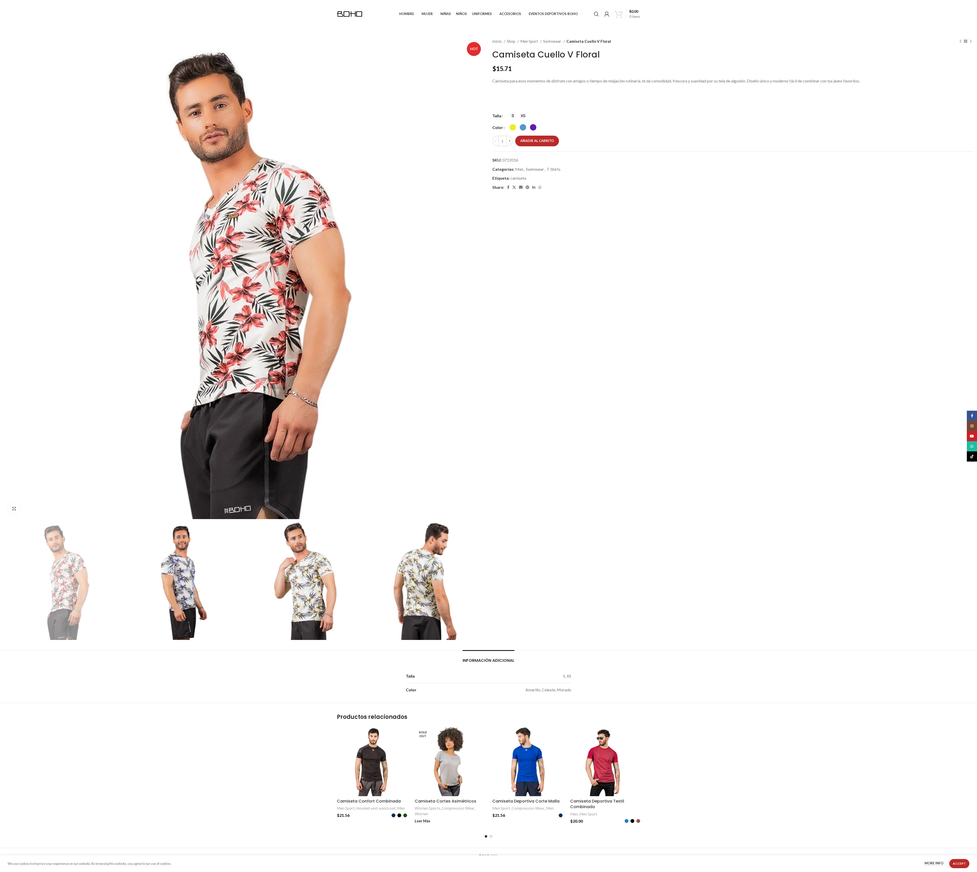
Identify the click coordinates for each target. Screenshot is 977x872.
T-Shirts (554, 169)
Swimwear (552, 41)
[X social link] (514, 187)
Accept (959, 863)
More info (934, 863)
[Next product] (970, 41)
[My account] (607, 14)
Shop (511, 41)
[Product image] (372, 761)
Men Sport (529, 41)
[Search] (596, 14)
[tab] (488, 658)
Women (421, 813)
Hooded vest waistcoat (376, 808)
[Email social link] (521, 187)
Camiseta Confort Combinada (369, 801)
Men (519, 169)
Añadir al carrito (537, 141)
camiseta (518, 178)
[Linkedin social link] (534, 187)
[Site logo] (349, 13)
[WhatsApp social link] (540, 187)
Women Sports (427, 808)
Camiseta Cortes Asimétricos (445, 801)
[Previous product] (960, 41)
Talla (496, 115)
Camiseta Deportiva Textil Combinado (597, 804)
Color (497, 127)
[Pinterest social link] (527, 187)
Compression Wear (458, 808)
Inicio (497, 41)
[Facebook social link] (508, 187)
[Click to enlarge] (14, 509)
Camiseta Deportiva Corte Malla (525, 801)
